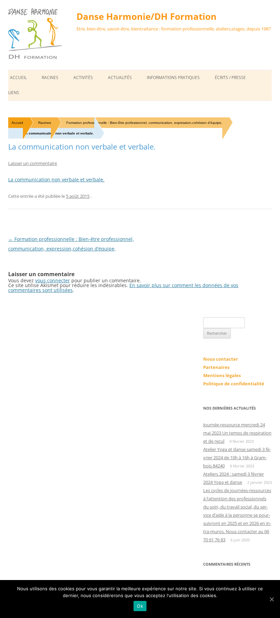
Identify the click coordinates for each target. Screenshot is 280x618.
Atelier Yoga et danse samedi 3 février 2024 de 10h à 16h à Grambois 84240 (237, 457)
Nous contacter (220, 359)
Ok (140, 606)
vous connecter (52, 280)
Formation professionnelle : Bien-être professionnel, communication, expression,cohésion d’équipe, (144, 123)
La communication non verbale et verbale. (56, 179)
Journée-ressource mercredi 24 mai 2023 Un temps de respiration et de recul (237, 433)
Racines (50, 77)
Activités (83, 77)
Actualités (120, 77)
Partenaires (216, 367)
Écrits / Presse (230, 77)
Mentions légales (222, 375)
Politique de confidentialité (233, 384)
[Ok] (271, 599)
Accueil (18, 77)
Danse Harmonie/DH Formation (146, 16)
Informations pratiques (173, 77)
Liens (13, 92)
